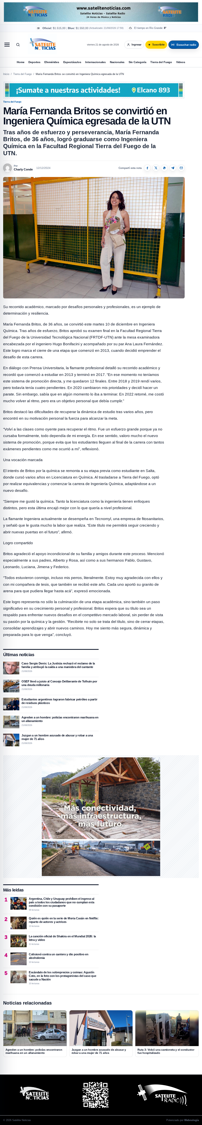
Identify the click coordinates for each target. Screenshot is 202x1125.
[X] (155, 168)
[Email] (181, 168)
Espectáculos (72, 62)
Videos (180, 62)
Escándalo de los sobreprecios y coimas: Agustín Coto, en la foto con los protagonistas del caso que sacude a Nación (62, 976)
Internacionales (95, 62)
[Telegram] (172, 168)
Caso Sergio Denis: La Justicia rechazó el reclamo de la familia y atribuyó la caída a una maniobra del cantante (58, 665)
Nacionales (117, 62)
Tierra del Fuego (161, 62)
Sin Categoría (137, 62)
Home (20, 62)
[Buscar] (18, 45)
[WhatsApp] (164, 168)
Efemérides (51, 62)
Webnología (191, 1120)
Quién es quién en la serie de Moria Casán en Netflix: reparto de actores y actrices (64, 920)
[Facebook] (147, 168)
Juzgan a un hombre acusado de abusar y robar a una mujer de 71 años (99, 1051)
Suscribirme (138, 25)
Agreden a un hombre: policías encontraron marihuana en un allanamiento (34, 1051)
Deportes (34, 62)
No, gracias (116, 25)
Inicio (6, 74)
